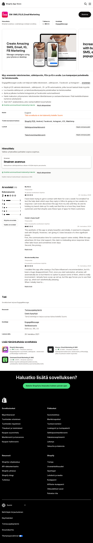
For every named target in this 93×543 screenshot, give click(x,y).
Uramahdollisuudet (55, 466)
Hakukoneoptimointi (56, 437)
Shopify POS (30, 121)
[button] (24, 350)
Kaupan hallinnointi (10, 442)
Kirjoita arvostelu (10, 220)
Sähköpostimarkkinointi (35, 127)
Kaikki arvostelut (10, 225)
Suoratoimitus (53, 415)
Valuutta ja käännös (56, 446)
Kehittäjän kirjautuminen (12, 512)
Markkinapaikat (54, 419)
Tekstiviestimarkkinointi (35, 135)
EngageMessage (62, 24)
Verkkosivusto (31, 326)
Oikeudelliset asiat (55, 489)
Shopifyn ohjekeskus (11, 462)
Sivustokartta (8, 530)
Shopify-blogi (8, 475)
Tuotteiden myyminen (11, 424)
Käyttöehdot (7, 518)
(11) (48, 24)
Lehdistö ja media (54, 475)
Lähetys (50, 442)
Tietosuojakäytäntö (33, 310)
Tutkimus (6, 480)
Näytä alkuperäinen (44, 105)
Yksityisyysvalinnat (10, 536)
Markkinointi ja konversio (13, 437)
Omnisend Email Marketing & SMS (22, 357)
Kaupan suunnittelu (10, 433)
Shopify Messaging (16, 347)
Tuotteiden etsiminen (11, 419)
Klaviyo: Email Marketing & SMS (66, 347)
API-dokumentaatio (10, 466)
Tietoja (50, 462)
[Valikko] (90, 4)
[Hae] (85, 4)
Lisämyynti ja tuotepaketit (58, 428)
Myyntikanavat (8, 415)
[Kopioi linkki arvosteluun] (32, 187)
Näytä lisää (28, 249)
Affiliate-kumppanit (55, 484)
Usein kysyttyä (31, 313)
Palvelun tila (52, 493)
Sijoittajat (51, 471)
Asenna (85, 14)
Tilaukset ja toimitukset (12, 428)
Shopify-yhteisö (9, 471)
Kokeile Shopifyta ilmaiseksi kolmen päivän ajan (46, 386)
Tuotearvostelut (54, 424)
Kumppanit (51, 480)
